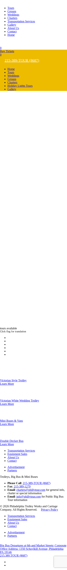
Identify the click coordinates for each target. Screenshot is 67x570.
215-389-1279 (22, 486)
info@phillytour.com (28, 496)
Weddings (13, 14)
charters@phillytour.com (30, 489)
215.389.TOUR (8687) (13, 555)
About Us (13, 28)
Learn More (7, 383)
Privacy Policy (49, 509)
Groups (11, 11)
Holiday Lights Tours (20, 85)
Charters (12, 18)
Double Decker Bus (11, 440)
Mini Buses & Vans (11, 420)
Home (11, 34)
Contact (12, 31)
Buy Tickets (7, 51)
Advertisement (16, 467)
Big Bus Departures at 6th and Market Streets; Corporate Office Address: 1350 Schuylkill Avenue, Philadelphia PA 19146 (33, 549)
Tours (10, 8)
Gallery (11, 24)
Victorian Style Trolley (13, 380)
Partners (12, 470)
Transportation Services (21, 21)
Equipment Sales (17, 454)
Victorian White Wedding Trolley (19, 400)
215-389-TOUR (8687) (22, 60)
